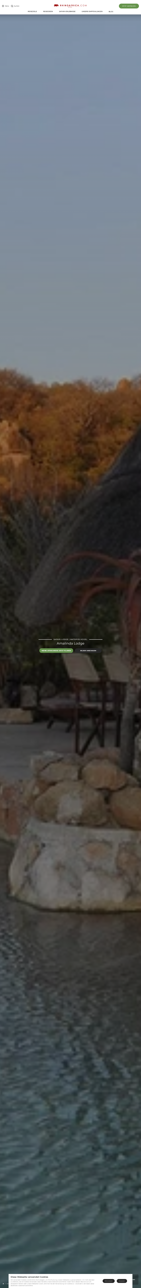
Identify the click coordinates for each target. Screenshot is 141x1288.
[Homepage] (3, 1283)
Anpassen (122, 1281)
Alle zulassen (109, 1281)
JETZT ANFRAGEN (129, 6)
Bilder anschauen (88, 650)
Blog (111, 12)
